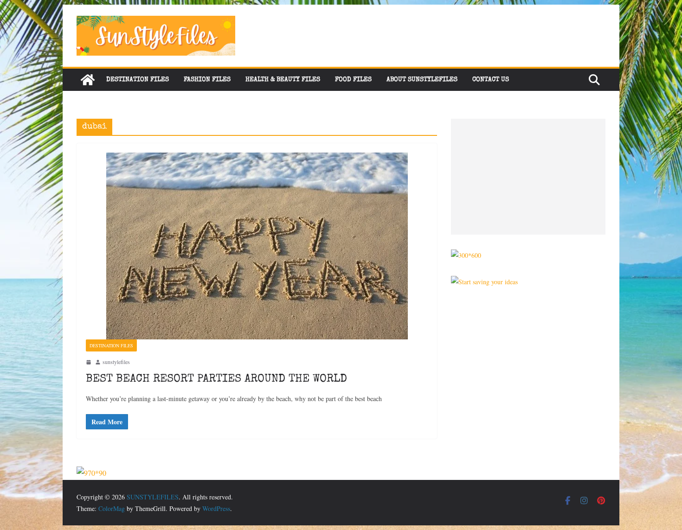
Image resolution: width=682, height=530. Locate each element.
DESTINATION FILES (137, 80)
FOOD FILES (353, 80)
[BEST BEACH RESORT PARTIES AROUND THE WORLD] (257, 246)
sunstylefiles (116, 361)
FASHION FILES (207, 80)
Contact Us (490, 80)
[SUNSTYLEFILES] (88, 80)
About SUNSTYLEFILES (421, 80)
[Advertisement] (528, 177)
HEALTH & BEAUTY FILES (282, 80)
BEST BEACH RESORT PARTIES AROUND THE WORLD (216, 379)
